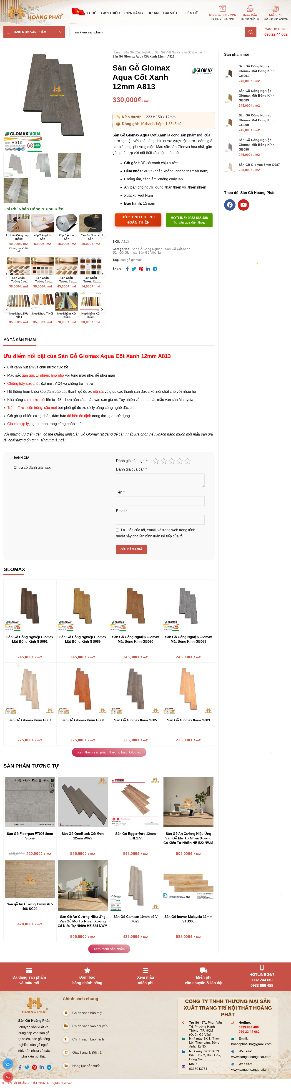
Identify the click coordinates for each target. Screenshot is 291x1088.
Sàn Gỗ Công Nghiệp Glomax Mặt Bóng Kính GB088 (257, 144)
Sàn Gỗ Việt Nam (166, 52)
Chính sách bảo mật (87, 1013)
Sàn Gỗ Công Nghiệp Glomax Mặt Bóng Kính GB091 (257, 71)
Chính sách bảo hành (88, 1039)
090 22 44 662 (276, 34)
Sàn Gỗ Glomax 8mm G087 (29, 720)
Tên (120, 492)
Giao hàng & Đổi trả (86, 1052)
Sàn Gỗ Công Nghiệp (137, 52)
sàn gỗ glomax (131, 260)
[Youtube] (243, 205)
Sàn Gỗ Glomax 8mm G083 (188, 720)
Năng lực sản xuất (86, 1066)
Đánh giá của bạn (131, 461)
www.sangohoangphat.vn (249, 1069)
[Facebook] (230, 205)
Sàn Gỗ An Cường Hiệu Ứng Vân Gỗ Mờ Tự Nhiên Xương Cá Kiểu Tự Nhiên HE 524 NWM (83, 921)
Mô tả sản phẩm (19, 340)
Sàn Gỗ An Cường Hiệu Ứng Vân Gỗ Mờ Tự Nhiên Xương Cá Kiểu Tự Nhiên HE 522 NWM (188, 838)
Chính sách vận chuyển (90, 1026)
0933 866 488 (249, 1027)
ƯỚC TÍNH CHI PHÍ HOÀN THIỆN (138, 219)
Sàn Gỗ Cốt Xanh (177, 249)
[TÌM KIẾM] (250, 32)
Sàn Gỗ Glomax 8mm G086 (82, 720)
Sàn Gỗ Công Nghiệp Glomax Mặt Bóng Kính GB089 (257, 95)
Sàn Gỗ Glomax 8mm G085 (135, 720)
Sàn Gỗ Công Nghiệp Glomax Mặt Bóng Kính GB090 (257, 120)
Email (122, 511)
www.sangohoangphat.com (251, 1057)
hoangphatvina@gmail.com (251, 1044)
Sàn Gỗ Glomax (192, 52)
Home (116, 52)
